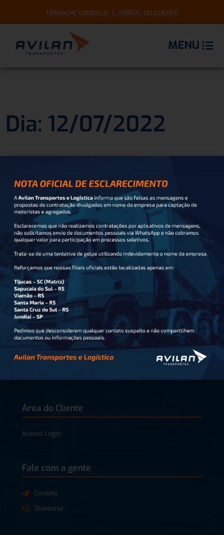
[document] (112, 267)
